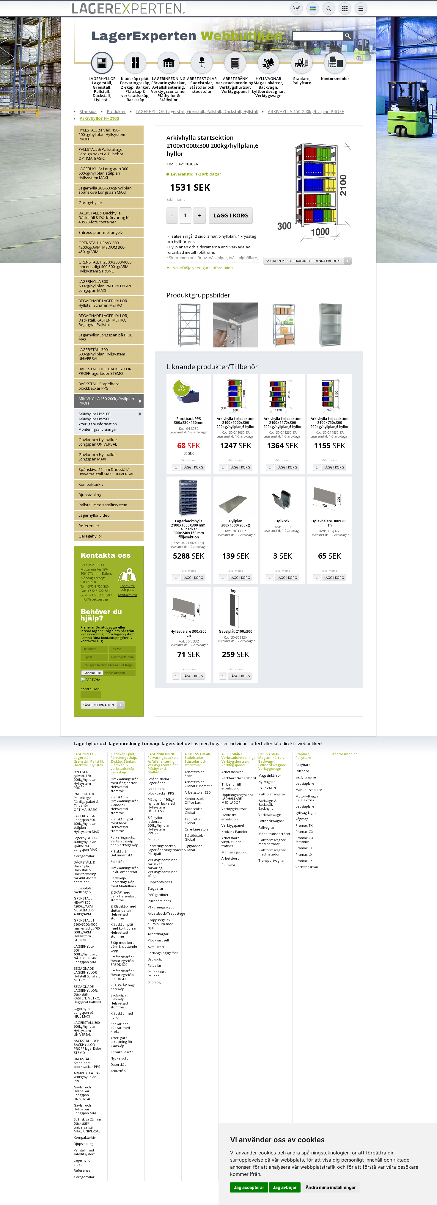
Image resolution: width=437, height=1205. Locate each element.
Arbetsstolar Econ (194, 774)
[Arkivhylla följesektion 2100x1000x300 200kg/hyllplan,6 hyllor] (235, 395)
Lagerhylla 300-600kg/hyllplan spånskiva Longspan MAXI (105, 190)
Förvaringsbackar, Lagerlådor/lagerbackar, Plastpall (167, 850)
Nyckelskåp (119, 1058)
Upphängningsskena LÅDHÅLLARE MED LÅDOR (237, 798)
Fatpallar (154, 965)
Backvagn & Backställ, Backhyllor (267, 804)
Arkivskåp (118, 1070)
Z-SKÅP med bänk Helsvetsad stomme (123, 896)
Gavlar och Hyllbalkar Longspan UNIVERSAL (97, 442)
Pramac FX (303, 848)
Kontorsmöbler (344, 754)
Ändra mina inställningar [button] (331, 1187)
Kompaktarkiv (90, 484)
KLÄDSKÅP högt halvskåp (123, 987)
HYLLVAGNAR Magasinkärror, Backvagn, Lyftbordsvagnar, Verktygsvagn (272, 761)
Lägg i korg (230, 215)
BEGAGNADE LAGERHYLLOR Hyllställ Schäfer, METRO (102, 303)
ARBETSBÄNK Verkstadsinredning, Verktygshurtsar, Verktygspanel (238, 759)
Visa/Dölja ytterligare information (203, 267)
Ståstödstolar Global (195, 837)
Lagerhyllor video (94, 515)
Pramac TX (303, 825)
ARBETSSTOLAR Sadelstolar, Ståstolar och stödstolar (197, 759)
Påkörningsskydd (161, 907)
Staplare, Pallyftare (303, 756)
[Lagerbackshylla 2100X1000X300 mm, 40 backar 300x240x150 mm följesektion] (188, 498)
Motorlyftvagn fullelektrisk (306, 798)
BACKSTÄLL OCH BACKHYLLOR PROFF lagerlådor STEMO (104, 371)
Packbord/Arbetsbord (238, 778)
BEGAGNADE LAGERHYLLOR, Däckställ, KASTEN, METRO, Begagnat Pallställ (103, 320)
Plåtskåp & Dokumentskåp (123, 853)
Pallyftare (303, 764)
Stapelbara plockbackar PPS (161, 791)
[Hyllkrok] (282, 498)
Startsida (88, 111)
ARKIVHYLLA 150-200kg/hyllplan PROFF (306, 111)
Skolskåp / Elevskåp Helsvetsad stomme (119, 1001)
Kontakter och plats (127, 588)
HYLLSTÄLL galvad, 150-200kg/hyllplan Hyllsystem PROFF (101, 134)
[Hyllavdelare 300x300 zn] (188, 608)
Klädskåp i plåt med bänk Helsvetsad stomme (122, 825)
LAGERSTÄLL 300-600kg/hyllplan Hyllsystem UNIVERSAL (101, 354)
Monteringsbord (234, 852)
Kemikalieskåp (122, 1052)
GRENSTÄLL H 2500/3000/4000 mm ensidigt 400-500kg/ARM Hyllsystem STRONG (104, 266)
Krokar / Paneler (234, 831)
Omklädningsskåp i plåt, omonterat (125, 870)
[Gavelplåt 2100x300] (235, 608)
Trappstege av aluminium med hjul (160, 924)
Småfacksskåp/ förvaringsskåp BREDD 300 (122, 961)
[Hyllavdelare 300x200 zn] (329, 498)
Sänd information (98, 705)
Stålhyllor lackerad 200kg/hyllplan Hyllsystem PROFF (159, 825)
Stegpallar (156, 888)
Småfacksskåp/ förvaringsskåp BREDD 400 (122, 975)
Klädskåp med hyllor (122, 1015)
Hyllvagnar (266, 781)
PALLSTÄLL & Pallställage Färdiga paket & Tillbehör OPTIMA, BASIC (100, 154)
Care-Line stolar (197, 829)
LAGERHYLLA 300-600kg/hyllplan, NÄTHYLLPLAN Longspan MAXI (104, 286)
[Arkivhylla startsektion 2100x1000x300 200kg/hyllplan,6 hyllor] (307, 244)
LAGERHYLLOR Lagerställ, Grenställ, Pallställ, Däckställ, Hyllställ (197, 111)
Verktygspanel (232, 825)
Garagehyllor (90, 203)
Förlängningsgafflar (163, 953)
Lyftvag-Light (305, 812)
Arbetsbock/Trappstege (166, 913)
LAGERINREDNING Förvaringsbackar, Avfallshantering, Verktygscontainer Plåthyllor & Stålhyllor (163, 763)
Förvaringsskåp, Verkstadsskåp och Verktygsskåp (124, 841)
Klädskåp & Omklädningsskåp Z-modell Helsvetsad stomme (125, 805)
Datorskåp (119, 1064)
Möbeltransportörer (274, 833)
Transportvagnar (271, 860)
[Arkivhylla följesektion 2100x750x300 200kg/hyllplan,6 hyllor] (329, 395)
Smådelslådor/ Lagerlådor (159, 781)
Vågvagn (302, 819)
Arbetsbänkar (232, 772)
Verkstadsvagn (269, 814)
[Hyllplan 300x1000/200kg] (235, 498)
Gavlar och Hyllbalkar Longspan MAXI (97, 457)
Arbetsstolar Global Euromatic (198, 784)
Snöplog (154, 982)
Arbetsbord (230, 858)
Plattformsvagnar (272, 794)
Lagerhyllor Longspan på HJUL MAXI (105, 337)
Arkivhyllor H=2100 (99, 118)
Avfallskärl (156, 946)
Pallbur (153, 839)
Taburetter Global (193, 821)
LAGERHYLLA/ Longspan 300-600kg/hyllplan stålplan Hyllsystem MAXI (103, 173)
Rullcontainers (159, 901)
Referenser (88, 526)
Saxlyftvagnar (306, 777)
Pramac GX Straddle (304, 840)
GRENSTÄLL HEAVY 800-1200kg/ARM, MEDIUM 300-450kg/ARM (101, 247)
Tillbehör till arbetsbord (231, 786)
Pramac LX (303, 854)
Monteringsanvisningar (97, 429)
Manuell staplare (308, 789)
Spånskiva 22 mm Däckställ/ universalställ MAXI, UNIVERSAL (106, 472)
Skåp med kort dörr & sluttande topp (124, 946)
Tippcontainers (160, 882)
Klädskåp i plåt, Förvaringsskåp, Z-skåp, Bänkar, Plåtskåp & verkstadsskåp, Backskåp (124, 763)
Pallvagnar (266, 827)
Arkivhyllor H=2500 (94, 419)
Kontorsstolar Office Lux (195, 800)
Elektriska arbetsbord (230, 817)
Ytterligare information (97, 424)
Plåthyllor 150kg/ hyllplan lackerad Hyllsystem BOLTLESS (161, 805)
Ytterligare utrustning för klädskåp (122, 1041)
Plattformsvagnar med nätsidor (272, 842)
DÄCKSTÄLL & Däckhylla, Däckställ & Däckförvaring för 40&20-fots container (104, 218)
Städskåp (118, 861)
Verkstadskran (306, 867)
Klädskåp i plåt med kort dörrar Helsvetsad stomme (124, 930)
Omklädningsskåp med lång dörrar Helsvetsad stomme (125, 785)
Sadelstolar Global (193, 810)
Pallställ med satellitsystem (102, 505)
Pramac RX (303, 860)
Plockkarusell (158, 940)
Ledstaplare (304, 783)
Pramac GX (304, 831)
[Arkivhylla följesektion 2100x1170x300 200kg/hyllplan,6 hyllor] (282, 395)
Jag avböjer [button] (285, 1187)
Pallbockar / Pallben (157, 973)
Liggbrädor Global (193, 848)
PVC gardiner (158, 894)
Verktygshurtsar (234, 808)
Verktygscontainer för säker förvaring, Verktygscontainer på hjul (162, 868)
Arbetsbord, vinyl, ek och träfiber (231, 842)
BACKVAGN (267, 788)
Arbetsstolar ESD (198, 792)
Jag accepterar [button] (249, 1187)
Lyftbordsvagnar (271, 821)
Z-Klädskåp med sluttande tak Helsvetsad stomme (123, 912)
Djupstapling (89, 494)
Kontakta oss (127, 595)
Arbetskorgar (158, 934)
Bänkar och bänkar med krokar (120, 1027)
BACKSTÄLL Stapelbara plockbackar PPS (99, 386)
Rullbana (228, 864)
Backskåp (155, 959)
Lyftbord (302, 771)
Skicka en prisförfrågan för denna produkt (303, 261)
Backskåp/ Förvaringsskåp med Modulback (123, 882)
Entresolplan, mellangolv (100, 232)
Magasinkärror (269, 775)
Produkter (116, 111)
